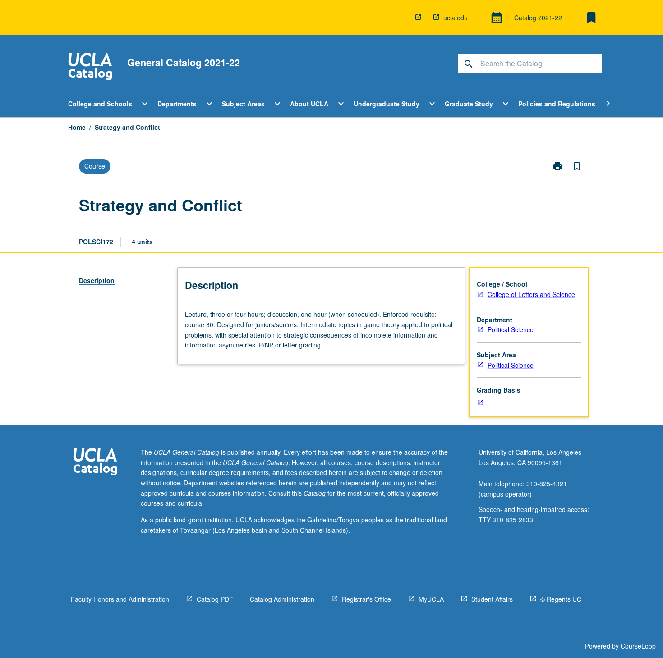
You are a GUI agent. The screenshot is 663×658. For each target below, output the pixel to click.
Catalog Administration (282, 598)
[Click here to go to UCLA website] (95, 462)
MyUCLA (431, 598)
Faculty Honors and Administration (120, 598)
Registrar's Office (366, 598)
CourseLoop (638, 645)
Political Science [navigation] (511, 329)
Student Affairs (492, 598)
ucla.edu (455, 17)
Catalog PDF (215, 598)
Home (77, 127)
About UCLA (309, 103)
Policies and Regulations (556, 103)
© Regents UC (560, 598)
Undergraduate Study (386, 103)
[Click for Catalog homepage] (90, 67)
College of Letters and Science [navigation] (531, 294)
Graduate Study (469, 103)
